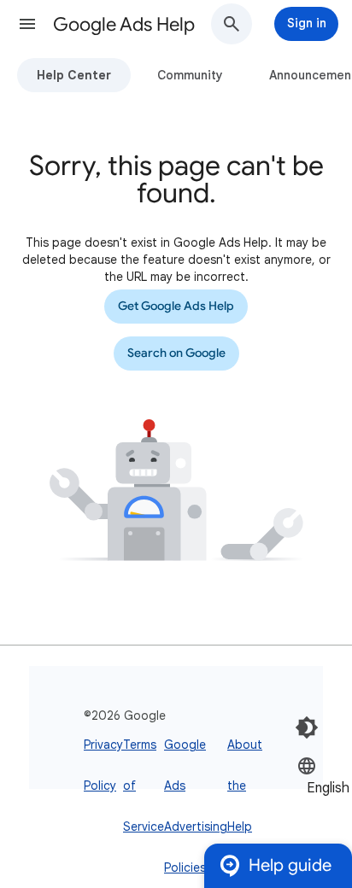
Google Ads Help (124, 24)
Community (190, 75)
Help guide (290, 865)
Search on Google (176, 353)
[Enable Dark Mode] (306, 727)
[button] (27, 23)
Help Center (74, 75)
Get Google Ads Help (176, 306)
